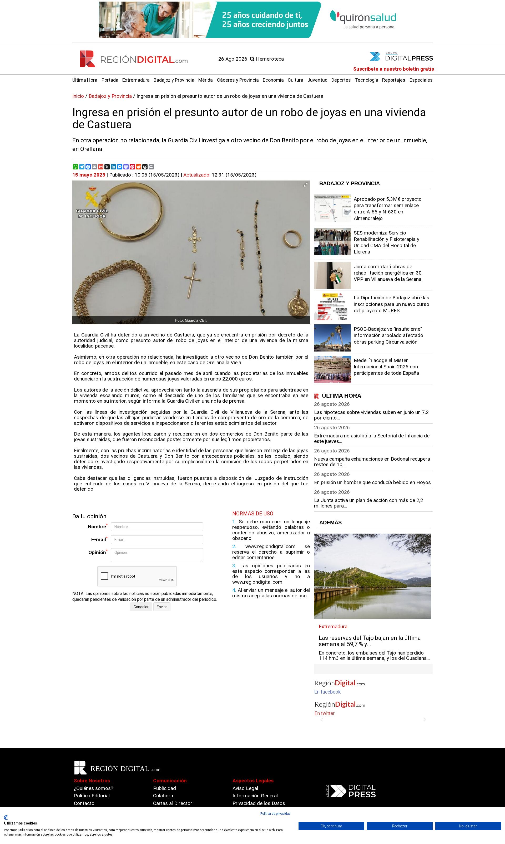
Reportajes (393, 80)
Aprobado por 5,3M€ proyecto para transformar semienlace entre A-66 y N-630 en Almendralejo (388, 208)
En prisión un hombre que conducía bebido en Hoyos (372, 482)
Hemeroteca (269, 59)
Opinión (98, 552)
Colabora (163, 796)
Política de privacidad (275, 814)
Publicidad (164, 788)
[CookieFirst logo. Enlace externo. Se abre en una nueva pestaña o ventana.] (6, 817)
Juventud (317, 80)
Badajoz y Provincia (174, 80)
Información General (255, 796)
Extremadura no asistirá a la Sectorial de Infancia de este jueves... (372, 438)
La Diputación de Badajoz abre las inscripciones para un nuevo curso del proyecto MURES (391, 304)
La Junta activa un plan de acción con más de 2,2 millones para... (368, 503)
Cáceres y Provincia (238, 80)
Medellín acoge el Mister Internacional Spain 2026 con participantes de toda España (386, 366)
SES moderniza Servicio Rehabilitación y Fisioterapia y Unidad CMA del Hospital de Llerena (386, 242)
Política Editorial (92, 796)
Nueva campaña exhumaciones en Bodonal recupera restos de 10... (372, 461)
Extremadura (136, 80)
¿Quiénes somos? (93, 788)
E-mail (99, 539)
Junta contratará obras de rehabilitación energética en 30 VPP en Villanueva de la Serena (388, 273)
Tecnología (366, 80)
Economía (273, 80)
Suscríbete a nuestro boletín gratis (393, 69)
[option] (252, 20)
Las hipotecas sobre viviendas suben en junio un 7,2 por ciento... (371, 415)
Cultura (295, 80)
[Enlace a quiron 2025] (252, 20)
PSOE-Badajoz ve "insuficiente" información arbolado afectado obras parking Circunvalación (388, 335)
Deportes (341, 80)
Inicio (78, 96)
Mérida (205, 80)
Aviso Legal (245, 788)
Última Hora (84, 80)
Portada (110, 80)
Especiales (421, 80)
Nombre (98, 526)
